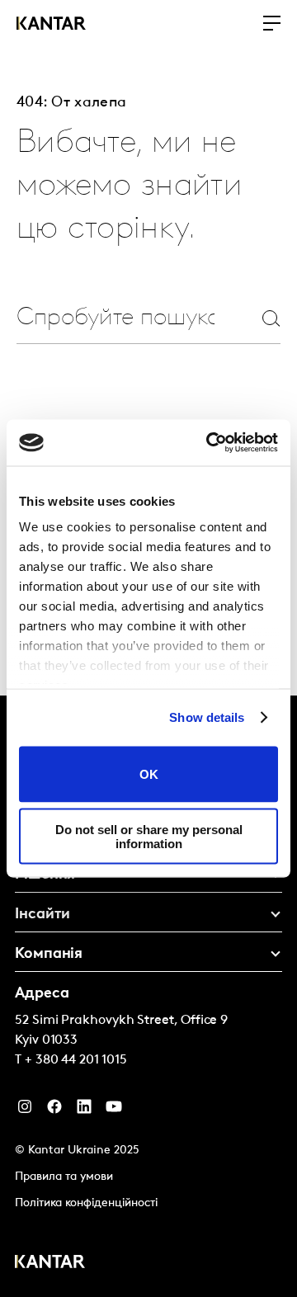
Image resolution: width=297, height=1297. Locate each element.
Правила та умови (64, 1177)
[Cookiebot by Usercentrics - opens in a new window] (209, 443)
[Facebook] (54, 1111)
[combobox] (115, 318)
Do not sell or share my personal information (149, 837)
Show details (206, 717)
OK (148, 774)
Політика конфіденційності (86, 1203)
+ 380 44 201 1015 (76, 1060)
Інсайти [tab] (42, 915)
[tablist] (148, 996)
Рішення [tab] (45, 875)
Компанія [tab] (48, 954)
